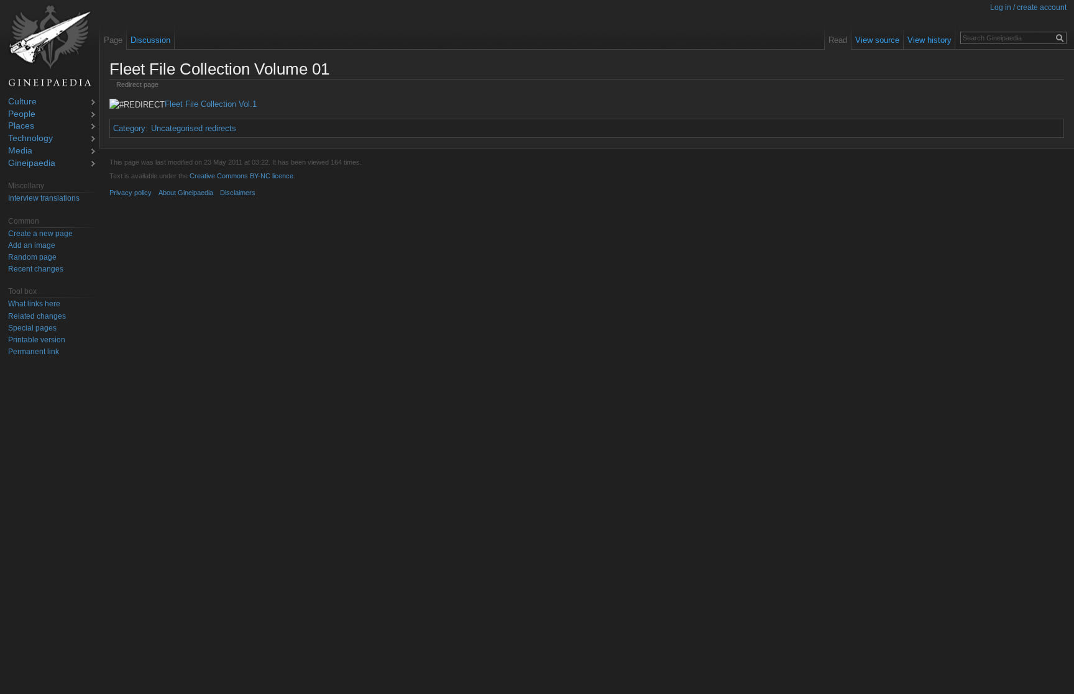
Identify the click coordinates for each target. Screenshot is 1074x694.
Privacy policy (130, 192)
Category (129, 128)
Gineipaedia (31, 164)
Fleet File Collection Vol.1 (211, 104)
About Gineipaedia (185, 192)
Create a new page (40, 233)
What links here (34, 303)
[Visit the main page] (49, 46)
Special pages (32, 328)
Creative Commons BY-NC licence (241, 176)
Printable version (36, 340)
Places (21, 126)
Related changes (37, 316)
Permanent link (33, 351)
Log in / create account (1028, 7)
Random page (32, 257)
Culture (22, 102)
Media (20, 151)
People (21, 115)
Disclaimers (237, 192)
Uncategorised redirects (193, 128)
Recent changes (35, 269)
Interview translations (44, 198)
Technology (30, 139)
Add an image (31, 245)
